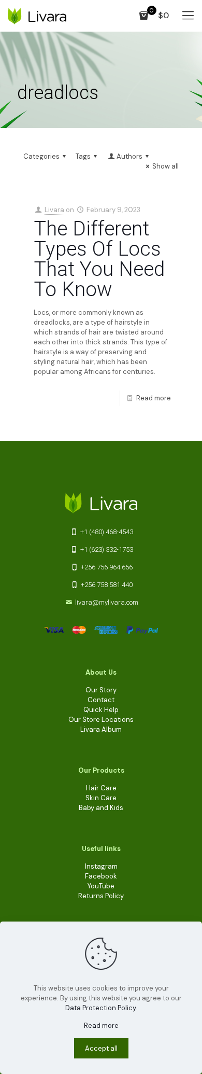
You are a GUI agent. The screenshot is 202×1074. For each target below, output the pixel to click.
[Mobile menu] (188, 15)
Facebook (101, 876)
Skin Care (101, 797)
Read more (153, 398)
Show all (165, 166)
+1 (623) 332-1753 (106, 549)
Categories (41, 156)
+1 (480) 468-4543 (106, 532)
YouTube (101, 886)
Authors (129, 156)
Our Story (101, 690)
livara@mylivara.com (106, 602)
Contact (101, 699)
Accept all (101, 1048)
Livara (54, 209)
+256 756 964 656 (105, 567)
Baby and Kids (101, 807)
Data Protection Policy (100, 1007)
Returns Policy (101, 895)
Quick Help (101, 709)
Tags (83, 156)
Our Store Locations (101, 719)
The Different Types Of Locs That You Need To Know (99, 259)
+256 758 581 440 (105, 585)
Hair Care (101, 788)
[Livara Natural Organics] (37, 16)
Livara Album (101, 729)
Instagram (101, 866)
